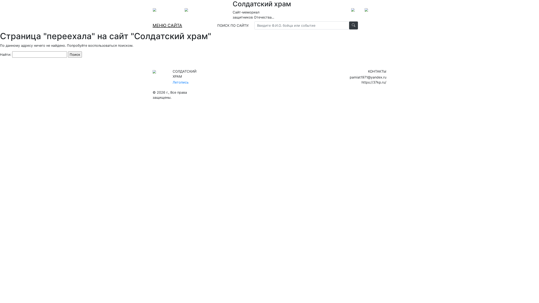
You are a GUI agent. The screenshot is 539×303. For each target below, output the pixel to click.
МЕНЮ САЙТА (167, 25)
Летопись (181, 82)
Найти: (5, 54)
